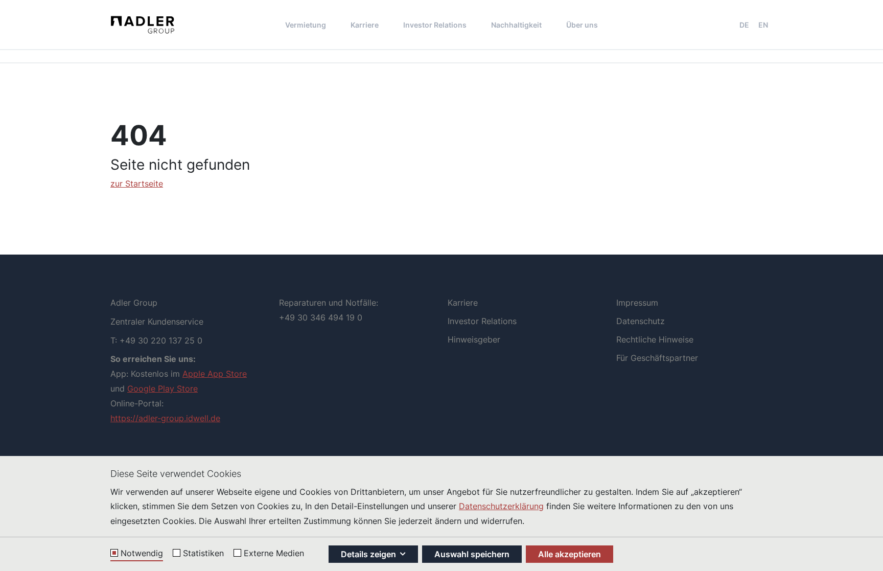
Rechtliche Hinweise (654, 339)
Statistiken (203, 553)
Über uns (582, 24)
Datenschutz (640, 321)
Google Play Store (162, 388)
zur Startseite (136, 183)
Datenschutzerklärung (501, 506)
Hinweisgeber (474, 339)
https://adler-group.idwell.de (165, 418)
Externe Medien (274, 553)
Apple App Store (214, 374)
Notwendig (142, 553)
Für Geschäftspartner (657, 358)
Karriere (365, 24)
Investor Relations (435, 24)
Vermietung (305, 24)
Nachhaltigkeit (516, 24)
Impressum (637, 303)
